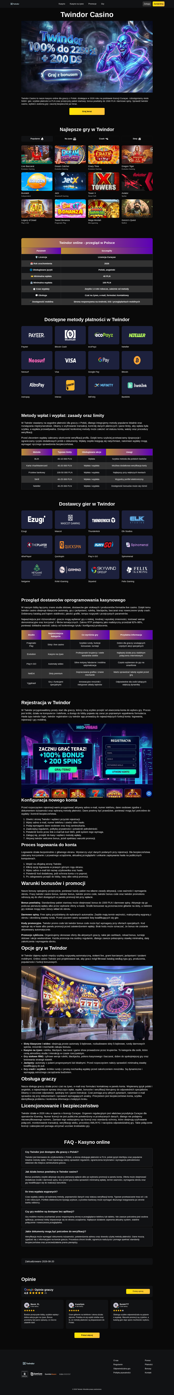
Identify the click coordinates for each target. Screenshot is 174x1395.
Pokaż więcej (86, 1335)
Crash (102, 139)
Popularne (35, 139)
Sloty (135, 139)
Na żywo (68, 139)
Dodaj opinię (138, 1291)
